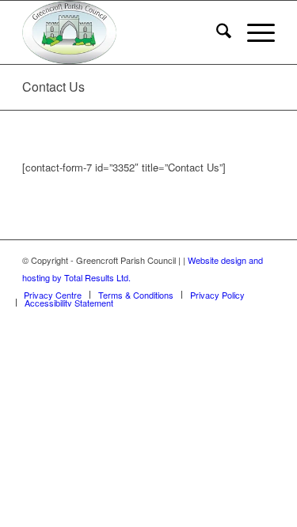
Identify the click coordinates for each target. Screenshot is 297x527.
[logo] (123, 32)
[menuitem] (215, 32)
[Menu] (253, 32)
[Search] (215, 32)
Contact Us (53, 86)
